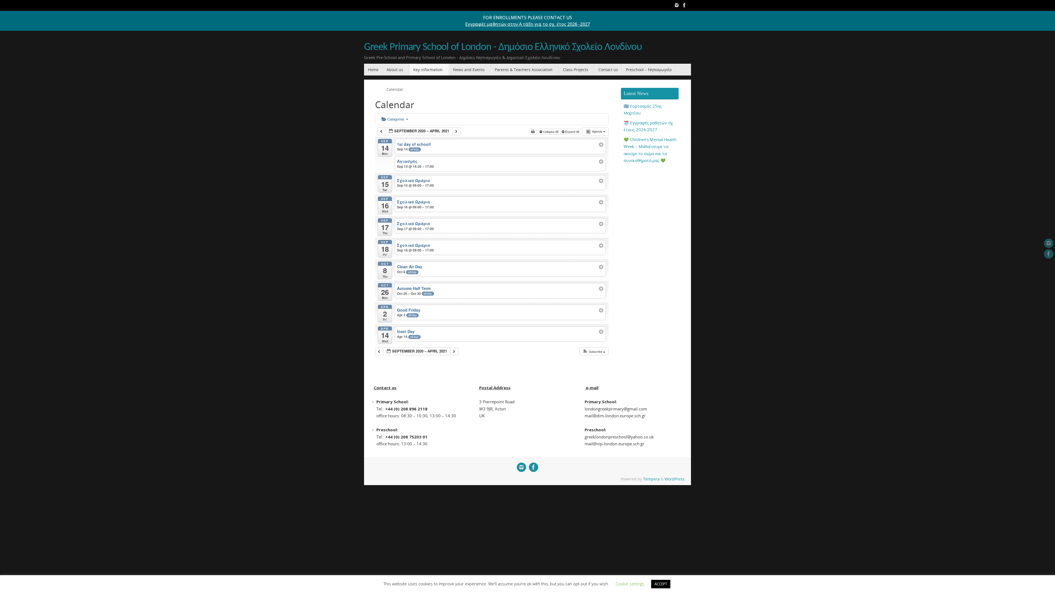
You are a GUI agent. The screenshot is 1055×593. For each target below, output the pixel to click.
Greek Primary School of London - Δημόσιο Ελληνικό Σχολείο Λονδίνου (503, 47)
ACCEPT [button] (660, 583)
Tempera (651, 479)
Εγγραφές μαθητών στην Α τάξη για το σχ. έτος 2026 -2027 (527, 24)
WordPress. (675, 479)
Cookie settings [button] (630, 583)
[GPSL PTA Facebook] (684, 5)
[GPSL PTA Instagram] (677, 5)
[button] (594, 351)
